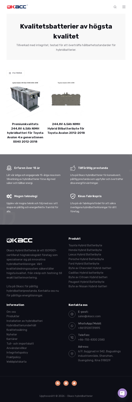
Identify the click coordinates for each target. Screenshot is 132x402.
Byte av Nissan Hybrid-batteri (88, 286)
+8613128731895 (89, 328)
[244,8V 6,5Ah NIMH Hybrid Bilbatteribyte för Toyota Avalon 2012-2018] (66, 99)
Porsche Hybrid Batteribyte (86, 259)
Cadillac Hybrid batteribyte (86, 272)
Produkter (13, 316)
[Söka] (115, 7)
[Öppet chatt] (122, 393)
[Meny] (123, 6)
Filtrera (17, 73)
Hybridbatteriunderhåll (21, 325)
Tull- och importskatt (20, 343)
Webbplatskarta (16, 361)
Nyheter (12, 334)
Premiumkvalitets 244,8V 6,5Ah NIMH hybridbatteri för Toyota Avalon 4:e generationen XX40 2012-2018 (25, 132)
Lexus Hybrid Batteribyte (85, 254)
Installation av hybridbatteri (25, 321)
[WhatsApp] (74, 383)
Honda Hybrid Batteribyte (85, 250)
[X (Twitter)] (66, 383)
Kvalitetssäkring (17, 329)
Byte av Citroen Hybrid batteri (88, 277)
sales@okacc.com (89, 316)
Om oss (11, 311)
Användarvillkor (17, 348)
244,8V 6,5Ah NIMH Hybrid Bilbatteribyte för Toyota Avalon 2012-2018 (66, 128)
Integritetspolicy (17, 352)
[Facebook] (57, 383)
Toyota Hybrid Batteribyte (85, 245)
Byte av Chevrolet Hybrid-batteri (90, 268)
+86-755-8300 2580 (91, 339)
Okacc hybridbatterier (80, 396)
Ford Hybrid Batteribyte (84, 263)
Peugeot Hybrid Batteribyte (86, 281)
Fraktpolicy (14, 357)
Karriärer (12, 339)
